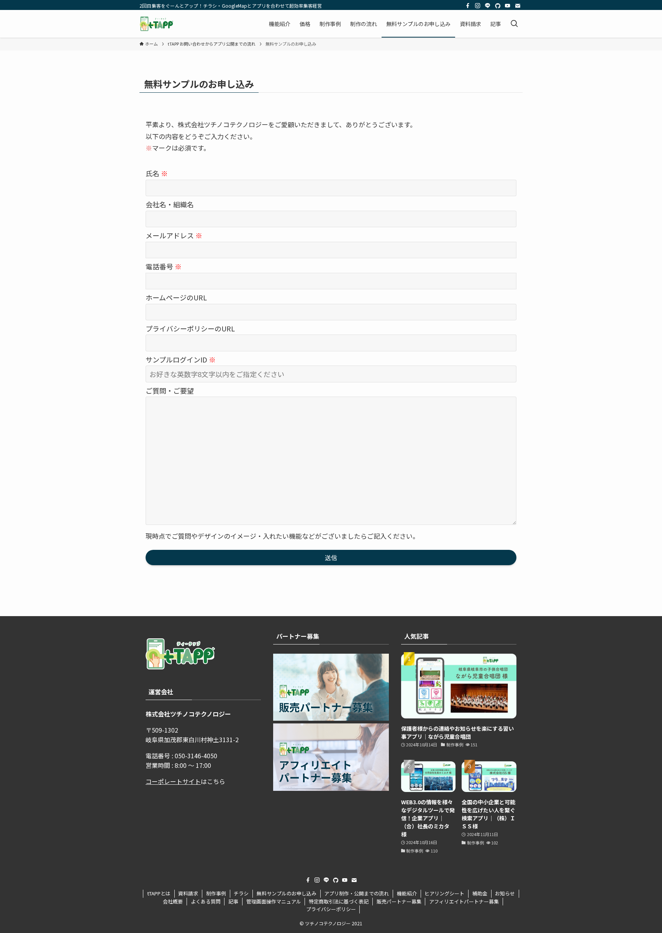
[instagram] (478, 6)
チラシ (241, 893)
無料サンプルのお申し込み (286, 893)
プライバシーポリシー (331, 909)
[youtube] (508, 6)
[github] (498, 6)
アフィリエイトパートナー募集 (464, 901)
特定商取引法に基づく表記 (339, 901)
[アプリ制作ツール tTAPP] (156, 23)
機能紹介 (407, 893)
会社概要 (173, 901)
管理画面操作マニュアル (273, 901)
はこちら (185, 781)
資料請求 (188, 893)
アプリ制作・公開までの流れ (356, 893)
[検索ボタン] (514, 24)
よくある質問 (206, 901)
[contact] (518, 6)
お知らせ (505, 893)
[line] (488, 6)
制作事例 (216, 893)
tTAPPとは (158, 893)
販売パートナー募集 (399, 901)
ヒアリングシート (444, 893)
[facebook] (468, 6)
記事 (233, 901)
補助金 (479, 893)
